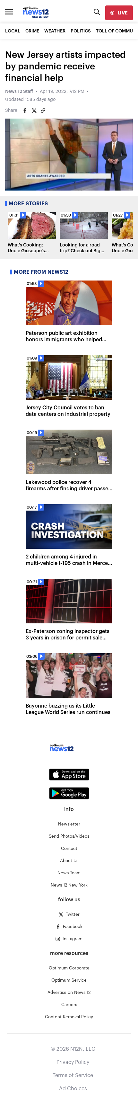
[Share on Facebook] (25, 110)
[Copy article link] (43, 110)
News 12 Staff (19, 91)
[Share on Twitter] (34, 110)
